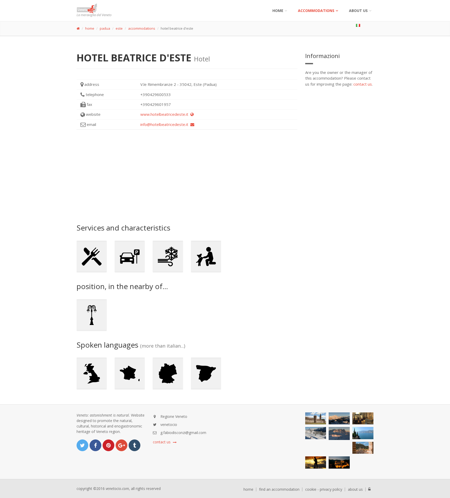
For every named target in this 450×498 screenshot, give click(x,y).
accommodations (316, 10)
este (119, 28)
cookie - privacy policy (323, 489)
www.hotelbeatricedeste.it (165, 114)
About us (358, 10)
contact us (362, 84)
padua (105, 28)
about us (355, 489)
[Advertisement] (187, 176)
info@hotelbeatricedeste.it (165, 124)
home (89, 28)
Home (277, 10)
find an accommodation (279, 489)
